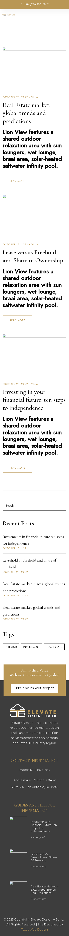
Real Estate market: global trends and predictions (26, 113)
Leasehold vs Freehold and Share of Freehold (44, 857)
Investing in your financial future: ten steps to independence (34, 400)
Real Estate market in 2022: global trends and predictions (45, 889)
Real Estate (54, 647)
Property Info (38, 837)
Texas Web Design (34, 929)
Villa (34, 97)
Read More (17, 181)
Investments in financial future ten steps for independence (44, 826)
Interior (11, 647)
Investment (31, 647)
